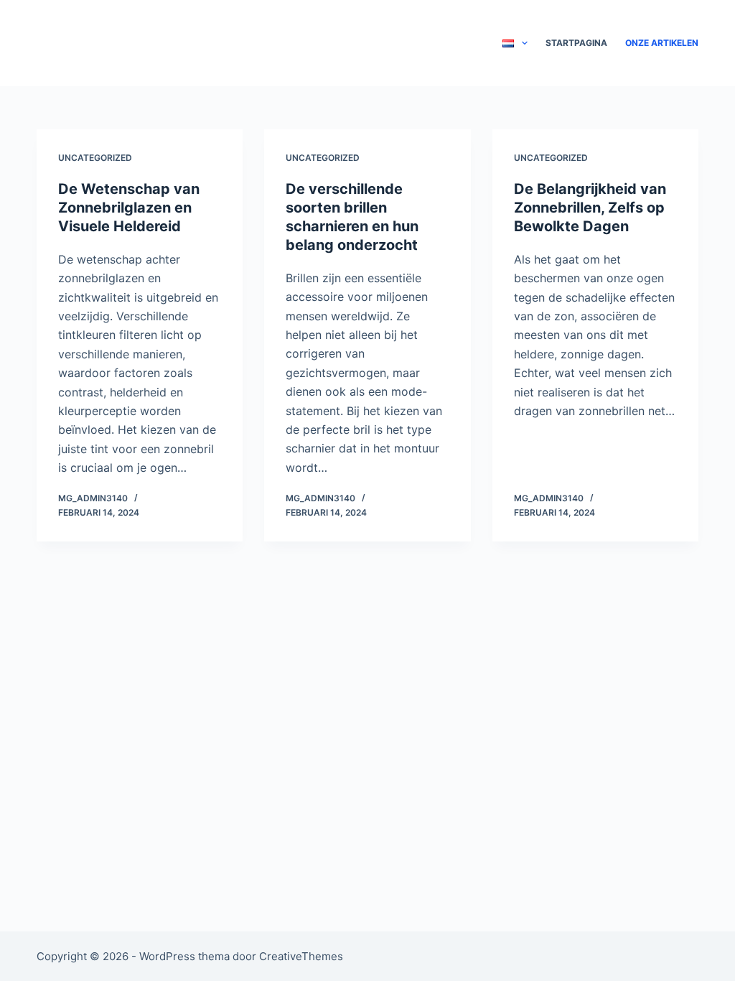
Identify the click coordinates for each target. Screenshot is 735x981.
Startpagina (576, 42)
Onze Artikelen (661, 42)
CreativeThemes (301, 956)
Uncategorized (95, 157)
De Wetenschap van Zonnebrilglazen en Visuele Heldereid (129, 207)
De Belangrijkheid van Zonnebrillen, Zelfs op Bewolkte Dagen (590, 207)
